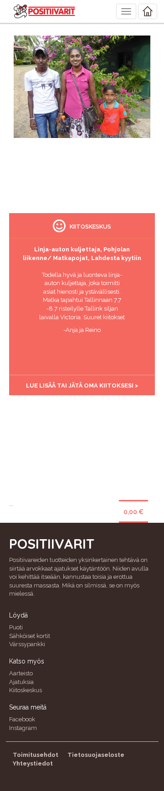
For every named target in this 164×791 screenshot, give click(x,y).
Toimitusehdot (35, 754)
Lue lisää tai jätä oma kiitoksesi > (82, 385)
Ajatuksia (21, 682)
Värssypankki (27, 644)
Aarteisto (21, 673)
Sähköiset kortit (29, 636)
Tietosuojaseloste (95, 754)
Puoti (16, 627)
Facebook (22, 719)
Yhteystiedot (33, 763)
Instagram (23, 728)
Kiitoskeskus (25, 690)
